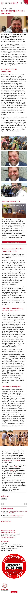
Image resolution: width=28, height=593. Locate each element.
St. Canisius (15, 466)
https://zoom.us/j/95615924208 (11, 460)
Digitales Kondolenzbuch (14, 242)
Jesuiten (4, 499)
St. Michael (13, 470)
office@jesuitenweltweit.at (8, 537)
